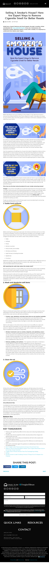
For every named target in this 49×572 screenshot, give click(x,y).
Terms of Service (37, 511)
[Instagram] (17, 3)
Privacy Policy (13, 559)
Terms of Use (21, 559)
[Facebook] (15, 3)
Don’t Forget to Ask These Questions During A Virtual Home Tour (22, 447)
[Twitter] (28, 3)
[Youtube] (20, 3)
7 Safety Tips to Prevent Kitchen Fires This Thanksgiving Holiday (22, 451)
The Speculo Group (33, 559)
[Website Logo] (7, 4)
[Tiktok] (25, 3)
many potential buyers (19, 28)
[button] (45, 4)
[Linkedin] (23, 3)
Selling (7, 453)
